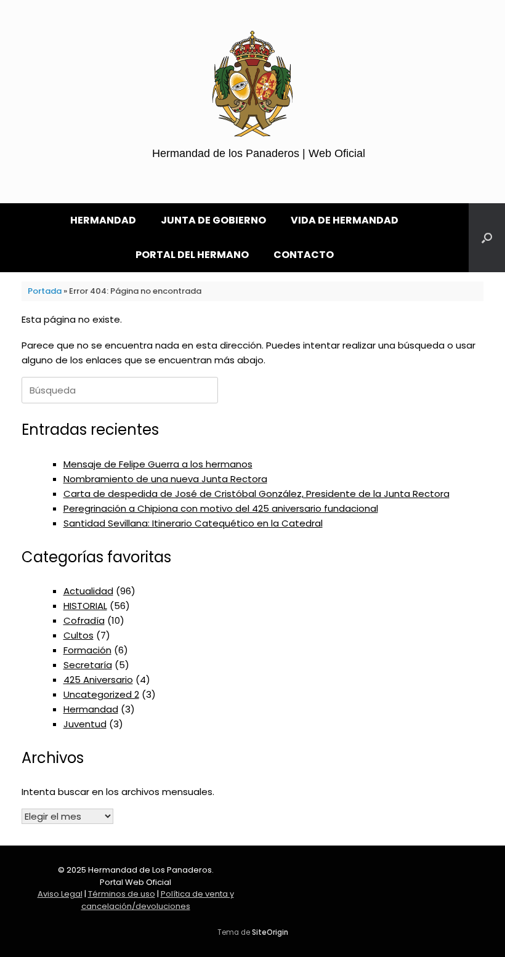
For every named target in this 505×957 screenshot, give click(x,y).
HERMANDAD (103, 220)
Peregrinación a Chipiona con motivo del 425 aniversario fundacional (220, 508)
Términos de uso (121, 894)
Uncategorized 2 (101, 694)
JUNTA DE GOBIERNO (213, 220)
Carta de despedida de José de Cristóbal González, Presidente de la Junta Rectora (256, 493)
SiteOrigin (270, 932)
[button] (487, 237)
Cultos (78, 635)
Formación (87, 650)
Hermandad (90, 709)
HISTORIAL (85, 605)
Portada (45, 291)
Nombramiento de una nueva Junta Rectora (165, 478)
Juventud (85, 723)
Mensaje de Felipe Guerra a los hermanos (157, 464)
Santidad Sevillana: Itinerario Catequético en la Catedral (193, 523)
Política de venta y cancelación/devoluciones (157, 900)
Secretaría (87, 664)
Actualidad (88, 590)
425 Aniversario (98, 679)
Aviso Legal (60, 894)
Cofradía (84, 620)
